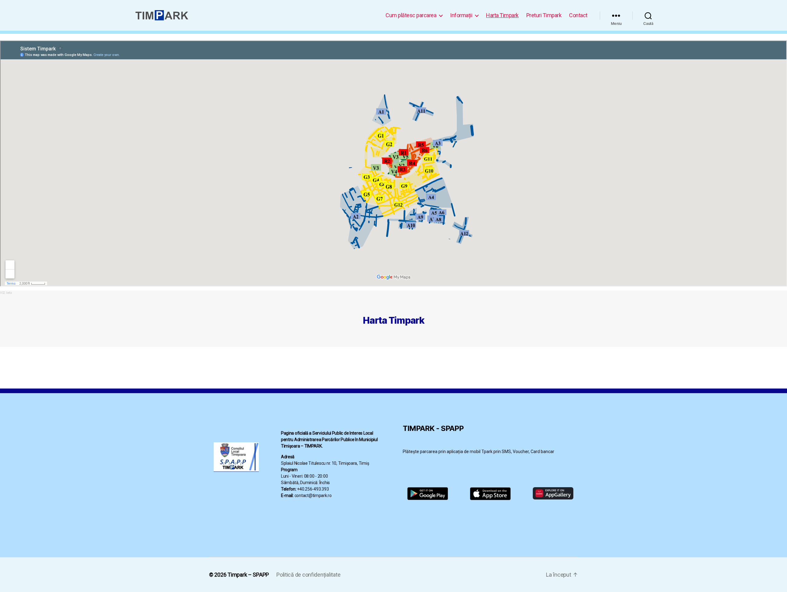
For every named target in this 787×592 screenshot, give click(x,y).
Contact (578, 15)
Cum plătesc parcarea (411, 15)
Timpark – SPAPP (248, 574)
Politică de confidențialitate (308, 574)
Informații (461, 15)
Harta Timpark (502, 15)
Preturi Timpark (544, 15)
